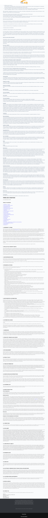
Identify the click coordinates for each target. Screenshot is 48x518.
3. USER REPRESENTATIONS (6, 206)
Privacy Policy (24, 514)
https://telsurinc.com (17, 229)
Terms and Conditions (24, 516)
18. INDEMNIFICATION (6, 220)
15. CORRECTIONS (5, 217)
